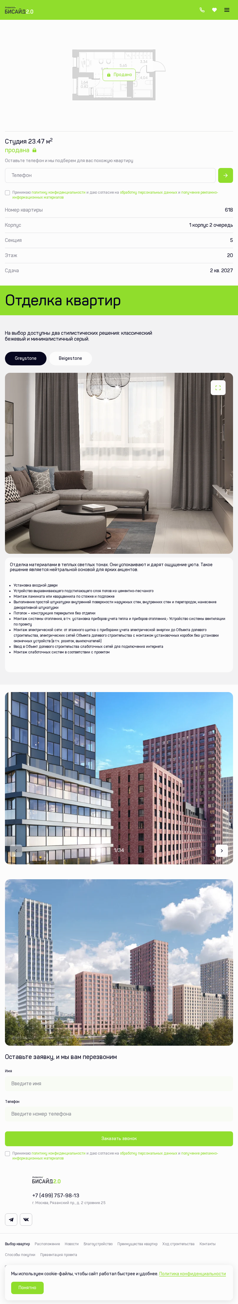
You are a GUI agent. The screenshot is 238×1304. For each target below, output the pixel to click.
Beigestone (70, 358)
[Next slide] (222, 851)
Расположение (47, 1244)
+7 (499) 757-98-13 (202, 10)
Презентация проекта (58, 1255)
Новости (72, 1244)
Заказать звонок (119, 1138)
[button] (109, 548)
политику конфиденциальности (59, 192)
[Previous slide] (16, 851)
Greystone (26, 358)
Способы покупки (20, 1255)
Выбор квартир (17, 1244)
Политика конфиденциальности (192, 1273)
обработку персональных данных (148, 192)
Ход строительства (178, 1244)
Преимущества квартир (137, 1244)
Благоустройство (98, 1244)
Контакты (208, 1244)
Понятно (27, 1287)
